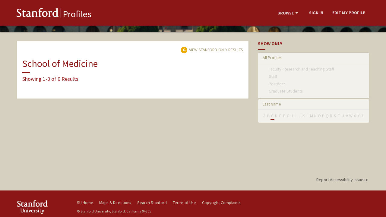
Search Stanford (152, 202)
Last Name (272, 104)
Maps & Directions (115, 202)
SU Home (85, 202)
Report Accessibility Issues (341, 179)
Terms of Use (184, 202)
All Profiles (272, 57)
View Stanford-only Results (215, 49)
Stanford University (42, 207)
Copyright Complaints (221, 202)
